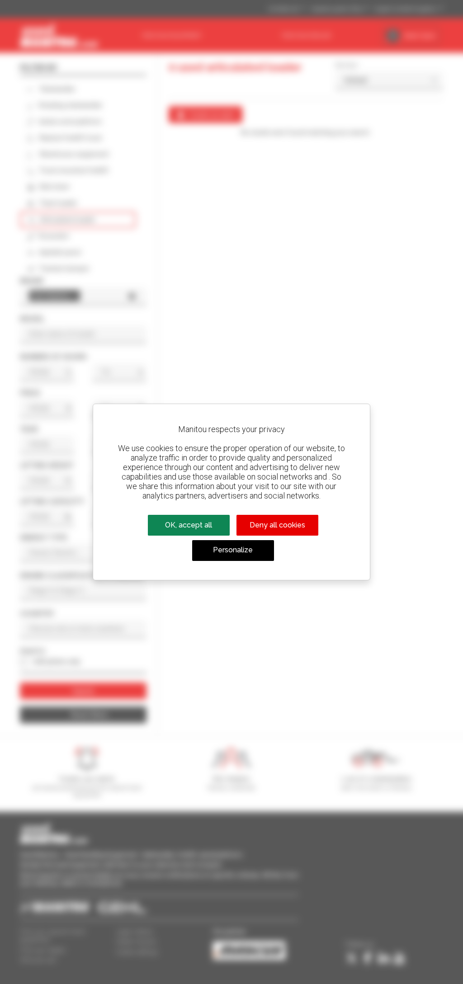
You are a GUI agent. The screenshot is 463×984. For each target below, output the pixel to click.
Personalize (233, 550)
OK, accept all (188, 525)
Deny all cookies (277, 525)
